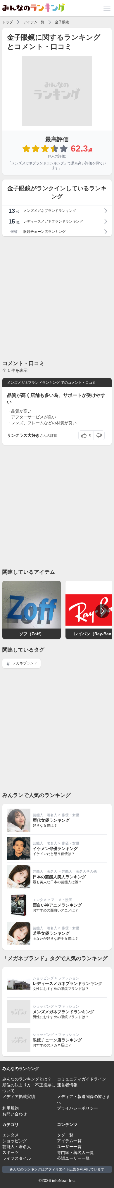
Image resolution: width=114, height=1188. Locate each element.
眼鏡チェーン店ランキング (57, 1040)
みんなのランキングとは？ (26, 1079)
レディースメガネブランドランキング (67, 983)
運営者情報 (67, 1085)
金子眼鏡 (62, 22)
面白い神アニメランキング (57, 905)
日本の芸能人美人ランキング (59, 876)
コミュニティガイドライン (81, 1079)
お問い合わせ (14, 1114)
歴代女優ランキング (51, 820)
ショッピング (43, 978)
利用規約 (10, 1108)
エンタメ (40, 900)
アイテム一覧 (33, 22)
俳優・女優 (70, 815)
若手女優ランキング (51, 933)
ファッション (68, 978)
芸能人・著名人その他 (79, 872)
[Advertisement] (57, 298)
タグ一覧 (65, 1135)
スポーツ (10, 1152)
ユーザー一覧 (69, 1146)
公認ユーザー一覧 (73, 1158)
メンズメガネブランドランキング (37, 163)
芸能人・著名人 (45, 815)
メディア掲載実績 (18, 1096)
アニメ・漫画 (61, 900)
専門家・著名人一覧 (75, 1152)
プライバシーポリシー (77, 1108)
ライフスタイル (16, 1158)
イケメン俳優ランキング (55, 848)
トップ (7, 22)
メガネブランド (24, 663)
